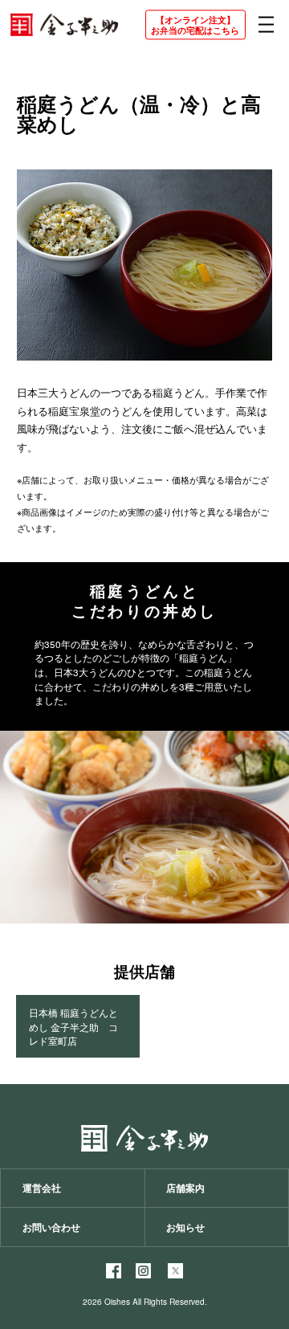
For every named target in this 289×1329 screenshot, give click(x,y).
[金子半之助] (63, 25)
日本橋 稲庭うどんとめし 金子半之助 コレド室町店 (73, 1026)
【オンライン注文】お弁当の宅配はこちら (195, 25)
